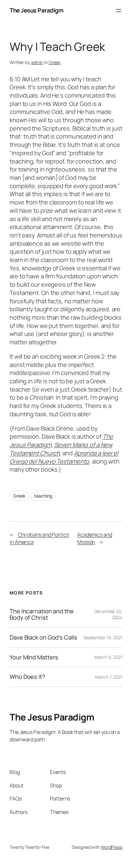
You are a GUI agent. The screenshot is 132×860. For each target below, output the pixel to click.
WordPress (111, 847)
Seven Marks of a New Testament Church (61, 449)
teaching (43, 496)
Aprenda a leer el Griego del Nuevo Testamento (64, 457)
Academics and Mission (94, 538)
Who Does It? (27, 676)
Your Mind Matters (34, 657)
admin (37, 62)
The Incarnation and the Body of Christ (42, 614)
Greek (55, 62)
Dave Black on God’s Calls (43, 637)
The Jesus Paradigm (36, 10)
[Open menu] (118, 10)
